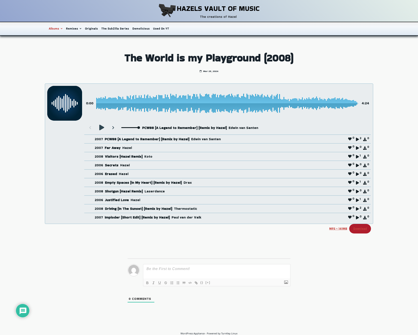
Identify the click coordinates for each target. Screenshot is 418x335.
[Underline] (160, 282)
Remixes (72, 28)
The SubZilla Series (115, 28)
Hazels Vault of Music (218, 8)
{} (201, 282)
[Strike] (166, 282)
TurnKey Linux (229, 333)
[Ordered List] (172, 282)
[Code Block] (190, 282)
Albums (54, 28)
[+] (208, 282)
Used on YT (161, 28)
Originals (91, 28)
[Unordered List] (178, 282)
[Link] (196, 282)
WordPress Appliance (192, 333)
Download (360, 228)
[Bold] (147, 282)
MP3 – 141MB (338, 228)
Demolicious (141, 28)
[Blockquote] (184, 282)
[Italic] (153, 282)
